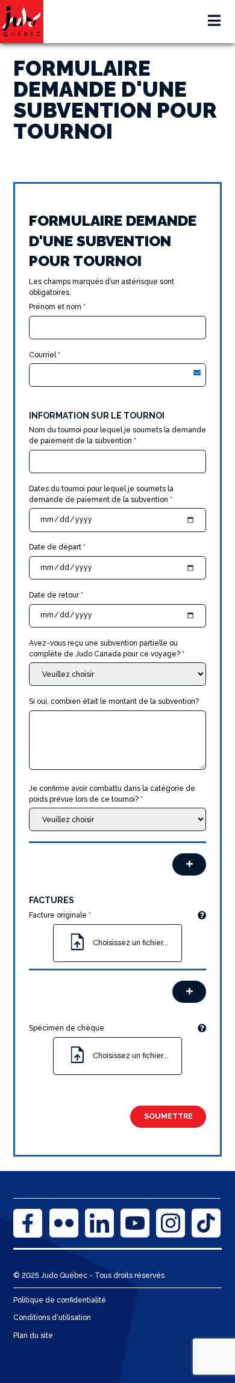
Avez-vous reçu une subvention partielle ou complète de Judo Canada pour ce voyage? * (106, 648)
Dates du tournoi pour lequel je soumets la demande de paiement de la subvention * (101, 494)
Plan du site (33, 1335)
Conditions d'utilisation (52, 1317)
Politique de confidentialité (59, 1300)
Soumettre (168, 1116)
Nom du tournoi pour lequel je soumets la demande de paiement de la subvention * (117, 435)
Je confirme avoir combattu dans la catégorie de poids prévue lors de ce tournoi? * (112, 793)
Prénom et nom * (57, 307)
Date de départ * (57, 547)
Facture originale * (60, 915)
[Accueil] (21, 21)
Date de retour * (56, 595)
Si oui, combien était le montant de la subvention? (114, 701)
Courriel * (44, 355)
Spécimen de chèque (66, 1028)
